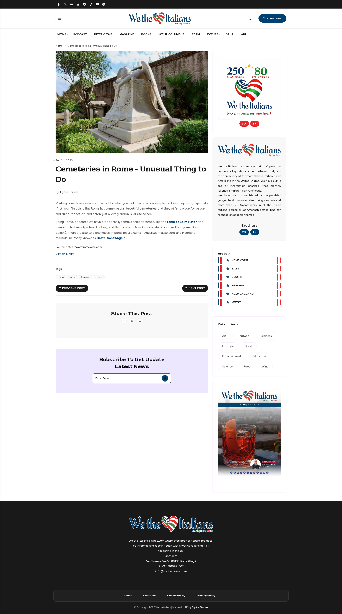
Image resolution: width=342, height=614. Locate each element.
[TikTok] (91, 4)
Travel (99, 277)
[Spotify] (103, 4)
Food (247, 366)
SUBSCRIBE (274, 18)
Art (224, 336)
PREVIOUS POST (73, 288)
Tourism (85, 277)
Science (227, 366)
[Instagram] (78, 4)
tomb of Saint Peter (182, 222)
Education (259, 356)
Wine (265, 366)
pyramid (187, 227)
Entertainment (231, 356)
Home (59, 45)
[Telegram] (84, 4)
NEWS (61, 34)
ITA (244, 123)
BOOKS (146, 34)
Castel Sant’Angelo (111, 238)
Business (266, 336)
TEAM (196, 34)
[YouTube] (97, 4)
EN (254, 123)
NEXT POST (197, 288)
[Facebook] (59, 4)
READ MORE (65, 254)
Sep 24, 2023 (64, 160)
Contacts (149, 595)
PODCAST (80, 34)
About (127, 595)
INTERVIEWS (103, 34)
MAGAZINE (127, 34)
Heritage (243, 336)
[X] (65, 4)
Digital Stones (200, 607)
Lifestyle (228, 346)
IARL (243, 34)
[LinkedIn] (71, 4)
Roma (72, 277)
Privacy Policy (205, 595)
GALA (229, 34)
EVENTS (213, 34)
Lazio (61, 277)
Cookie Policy (176, 595)
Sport (248, 346)
